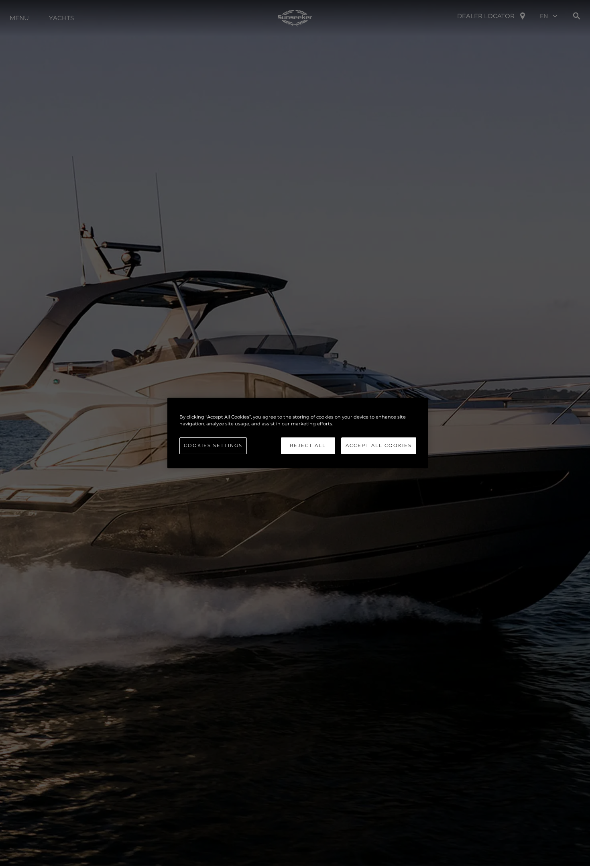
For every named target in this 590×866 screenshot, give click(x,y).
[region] (297, 433)
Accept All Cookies (379, 445)
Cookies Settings (213, 445)
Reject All (308, 445)
